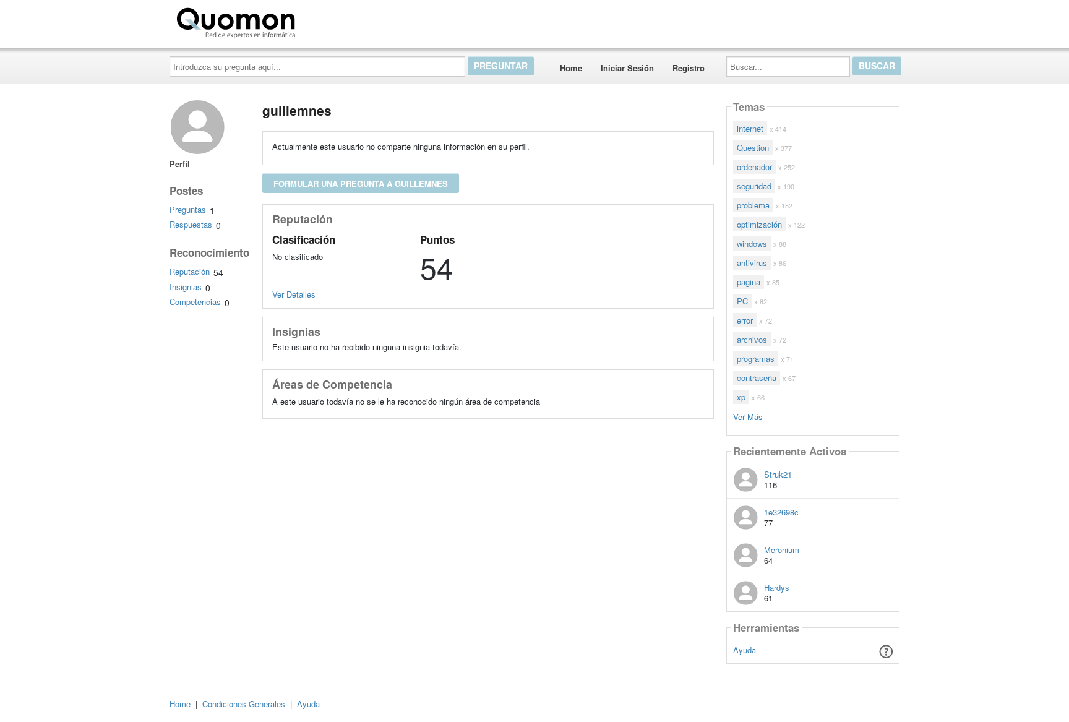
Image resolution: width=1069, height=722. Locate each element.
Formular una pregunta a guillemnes (360, 183)
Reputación (190, 271)
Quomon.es (339, 20)
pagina (748, 282)
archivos (752, 339)
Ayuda (744, 650)
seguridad (754, 186)
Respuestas (191, 224)
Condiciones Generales (243, 704)
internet (750, 128)
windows (752, 243)
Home (571, 68)
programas (756, 358)
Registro (688, 68)
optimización (759, 224)
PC (742, 301)
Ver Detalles (294, 294)
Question (753, 147)
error (745, 320)
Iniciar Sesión (627, 68)
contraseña (756, 378)
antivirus (752, 263)
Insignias (186, 287)
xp (741, 397)
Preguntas (188, 209)
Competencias (195, 301)
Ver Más (748, 416)
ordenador (754, 167)
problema (753, 205)
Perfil (180, 164)
